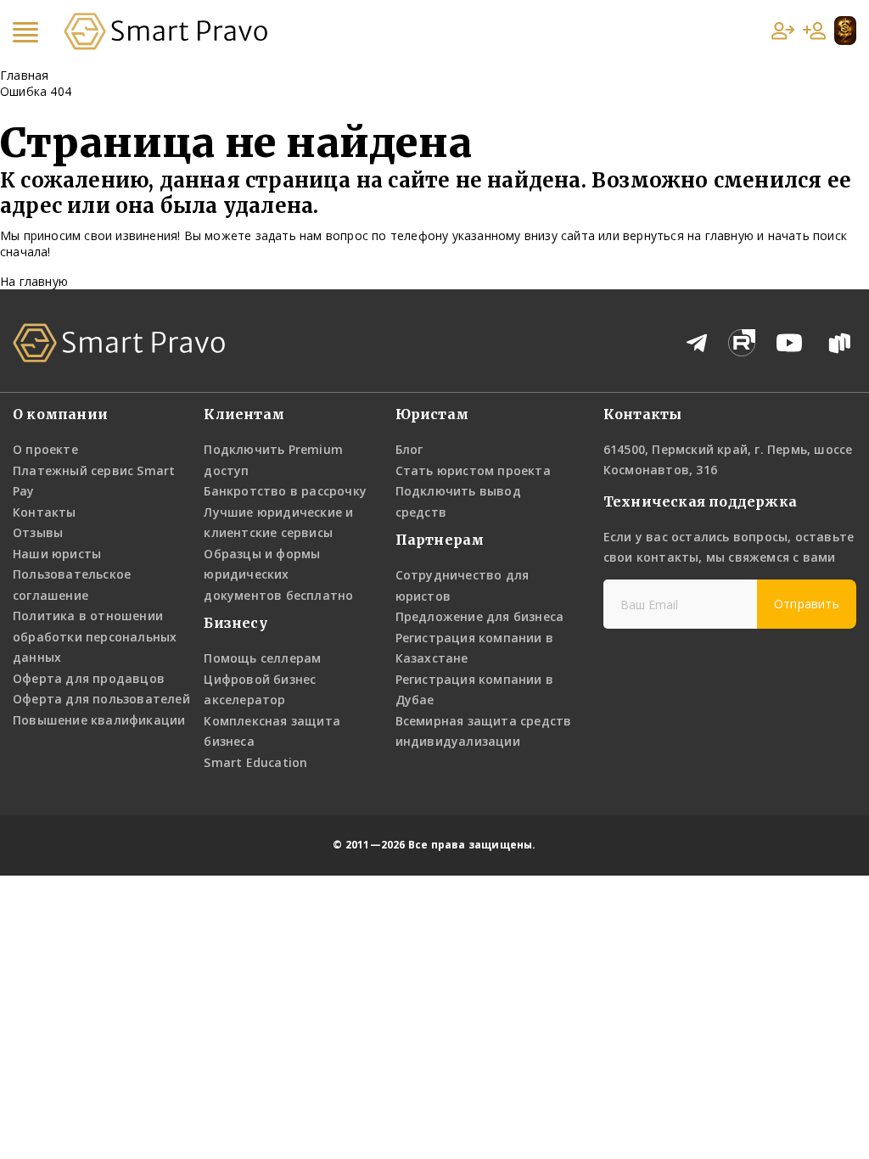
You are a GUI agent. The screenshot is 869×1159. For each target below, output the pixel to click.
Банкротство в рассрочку (285, 491)
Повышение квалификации (99, 720)
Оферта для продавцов (89, 678)
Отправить (806, 604)
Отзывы (38, 532)
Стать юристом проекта (473, 470)
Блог (409, 449)
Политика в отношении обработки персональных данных (95, 636)
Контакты (44, 512)
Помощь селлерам (262, 658)
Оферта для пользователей (101, 699)
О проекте (45, 449)
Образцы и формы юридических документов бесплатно (278, 574)
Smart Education (255, 762)
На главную (34, 281)
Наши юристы (57, 554)
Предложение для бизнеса (479, 616)
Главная (24, 75)
